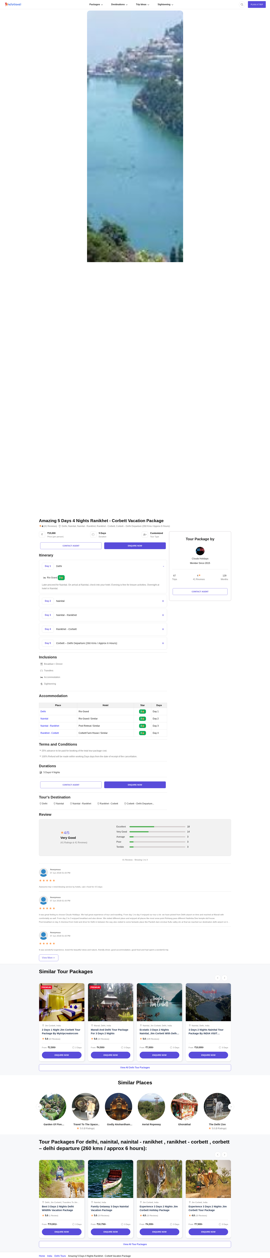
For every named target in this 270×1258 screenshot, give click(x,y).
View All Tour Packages (135, 1244)
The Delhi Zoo (217, 1124)
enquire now (135, 546)
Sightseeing (164, 4)
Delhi (64, 526)
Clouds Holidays (200, 558)
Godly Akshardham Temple (118, 1124)
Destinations (118, 4)
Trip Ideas (141, 4)
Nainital (72, 526)
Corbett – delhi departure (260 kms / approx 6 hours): (143, 526)
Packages (94, 4)
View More (47, 958)
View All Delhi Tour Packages (135, 1067)
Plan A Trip (257, 4)
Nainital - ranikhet (86, 526)
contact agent (71, 546)
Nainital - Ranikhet (49, 726)
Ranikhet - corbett (106, 526)
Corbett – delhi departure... (140, 803)
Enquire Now (62, 1055)
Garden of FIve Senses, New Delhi (52, 1124)
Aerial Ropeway (151, 1124)
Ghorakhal (184, 1124)
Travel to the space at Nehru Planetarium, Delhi (85, 1124)
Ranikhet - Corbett (49, 733)
